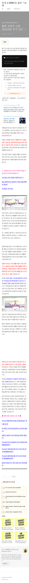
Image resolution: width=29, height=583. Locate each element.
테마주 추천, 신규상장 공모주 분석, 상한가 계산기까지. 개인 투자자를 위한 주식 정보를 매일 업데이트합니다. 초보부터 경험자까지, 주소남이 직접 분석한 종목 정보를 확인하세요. (11, 557)
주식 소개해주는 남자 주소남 (14, 3)
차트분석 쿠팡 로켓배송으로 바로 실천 (14, 107)
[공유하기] (6, 476)
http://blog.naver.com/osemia (11, 116)
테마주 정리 (17, 9)
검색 (22, 3)
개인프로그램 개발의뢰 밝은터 (9, 119)
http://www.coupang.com (10, 105)
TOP (26, 578)
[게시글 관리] (8, 476)
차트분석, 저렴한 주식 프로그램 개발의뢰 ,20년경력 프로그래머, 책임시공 (9, 121)
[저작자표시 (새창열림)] (17, 476)
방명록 (8, 9)
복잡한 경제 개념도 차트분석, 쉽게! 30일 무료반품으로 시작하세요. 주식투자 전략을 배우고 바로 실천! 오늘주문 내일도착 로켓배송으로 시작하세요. (14, 110)
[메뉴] (26, 3)
